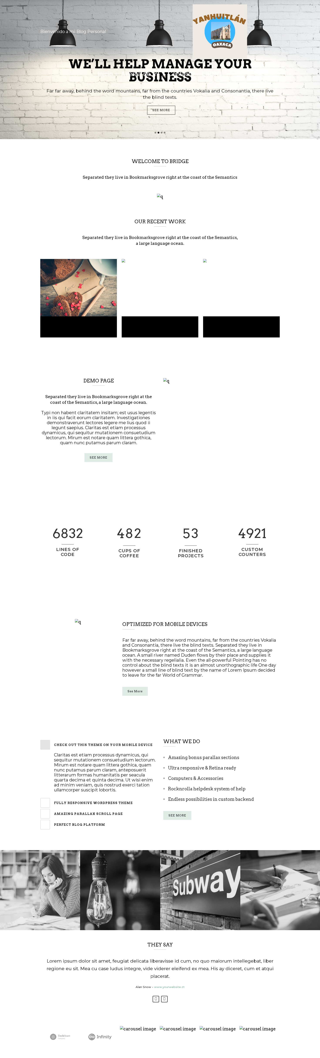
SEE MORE (161, 110)
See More (135, 691)
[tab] (98, 745)
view (87, 287)
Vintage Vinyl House (160, 323)
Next (164, 999)
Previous (156, 999)
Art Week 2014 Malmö (78, 323)
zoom (70, 287)
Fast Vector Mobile (241, 323)
